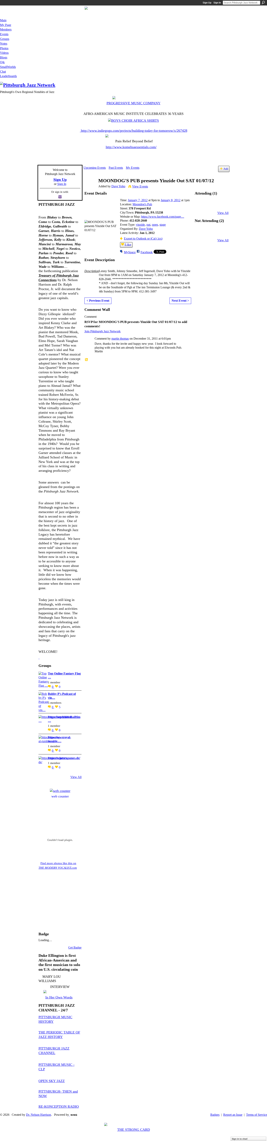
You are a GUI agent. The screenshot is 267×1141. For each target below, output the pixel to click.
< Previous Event (98, 300)
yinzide (140, 224)
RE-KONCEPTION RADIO (59, 1107)
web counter (60, 796)
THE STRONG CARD (133, 1130)
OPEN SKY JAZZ (52, 1081)
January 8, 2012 (170, 200)
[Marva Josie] (201, 233)
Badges (215, 1114)
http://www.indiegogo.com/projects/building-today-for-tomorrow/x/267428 (134, 131)
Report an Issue (232, 1114)
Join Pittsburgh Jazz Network (102, 331)
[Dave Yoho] (89, 188)
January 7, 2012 (138, 200)
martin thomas (120, 338)
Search (263, 2)
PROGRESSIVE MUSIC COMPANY (133, 103)
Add (225, 168)
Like (128, 245)
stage (162, 224)
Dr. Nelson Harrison (38, 1114)
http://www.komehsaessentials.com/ (131, 147)
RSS (86, 360)
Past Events (116, 167)
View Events (140, 186)
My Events (132, 167)
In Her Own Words (59, 997)
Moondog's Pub (142, 204)
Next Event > (180, 300)
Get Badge (75, 947)
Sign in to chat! (240, 1139)
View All (76, 777)
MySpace (130, 252)
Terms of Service (256, 1114)
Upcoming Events (94, 167)
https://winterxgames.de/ (64, 758)
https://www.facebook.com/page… (162, 216)
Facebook (147, 252)
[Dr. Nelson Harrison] (211, 233)
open (155, 224)
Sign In (217, 2)
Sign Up (207, 2)
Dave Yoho (118, 186)
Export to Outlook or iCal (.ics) (143, 238)
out (148, 224)
